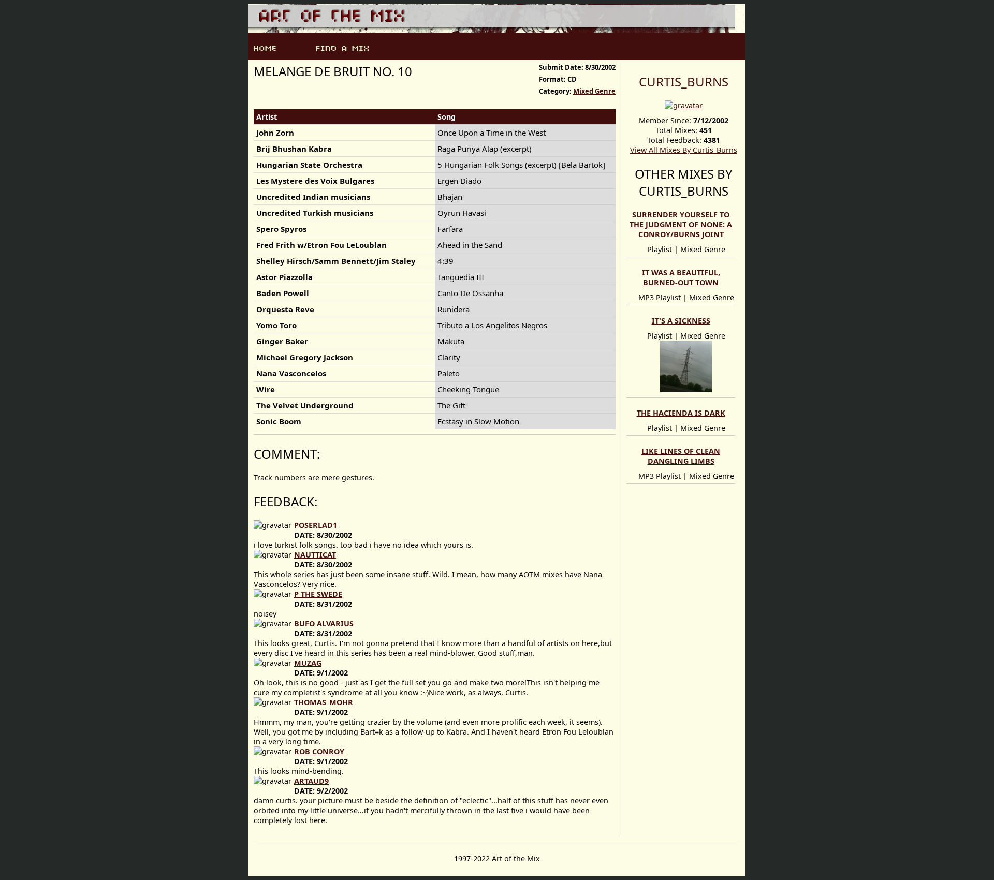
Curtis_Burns (683, 81)
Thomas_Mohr (323, 702)
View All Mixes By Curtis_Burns (683, 150)
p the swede (318, 594)
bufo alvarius (324, 623)
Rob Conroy (319, 751)
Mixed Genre (594, 91)
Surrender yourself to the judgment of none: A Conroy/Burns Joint (681, 224)
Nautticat (315, 555)
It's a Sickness (681, 321)
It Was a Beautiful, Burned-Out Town (681, 277)
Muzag (307, 663)
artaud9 (311, 781)
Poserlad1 (315, 525)
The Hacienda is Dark (681, 413)
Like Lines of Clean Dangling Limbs (680, 456)
